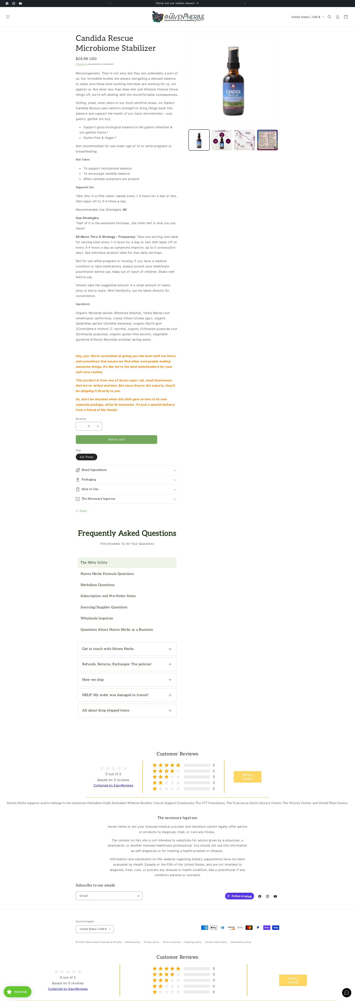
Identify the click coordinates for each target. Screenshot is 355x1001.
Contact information (216, 942)
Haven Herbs (92, 942)
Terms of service (172, 942)
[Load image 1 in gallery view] (199, 140)
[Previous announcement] (110, 3)
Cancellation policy (241, 942)
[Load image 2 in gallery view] (221, 140)
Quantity (81, 418)
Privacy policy (151, 942)
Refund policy (132, 942)
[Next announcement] (245, 3)
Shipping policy (193, 942)
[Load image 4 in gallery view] (267, 140)
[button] (8, 17)
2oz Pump (86, 456)
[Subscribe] (138, 896)
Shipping (81, 64)
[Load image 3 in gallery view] (244, 140)
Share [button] (83, 510)
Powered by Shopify (111, 942)
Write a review (247, 777)
